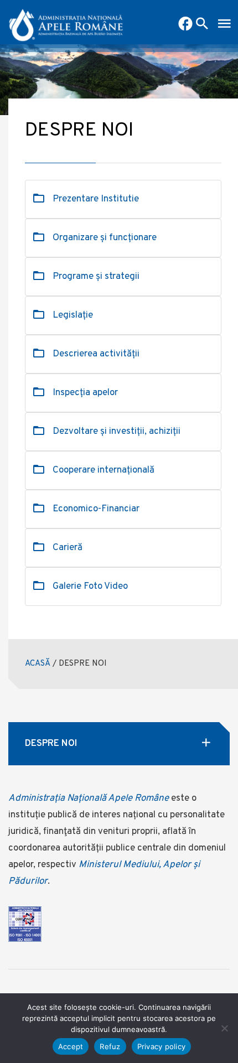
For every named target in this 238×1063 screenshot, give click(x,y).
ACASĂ (37, 663)
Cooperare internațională (103, 470)
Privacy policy (161, 1046)
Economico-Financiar (96, 509)
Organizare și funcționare (105, 238)
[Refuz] (224, 1028)
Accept (71, 1046)
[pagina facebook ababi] (185, 25)
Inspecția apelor (85, 393)
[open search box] (202, 25)
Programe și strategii (96, 277)
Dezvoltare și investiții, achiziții (116, 432)
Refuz (110, 1046)
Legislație (73, 315)
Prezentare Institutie (96, 199)
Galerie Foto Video (90, 586)
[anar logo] (66, 22)
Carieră (67, 548)
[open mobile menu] (224, 25)
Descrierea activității (96, 354)
